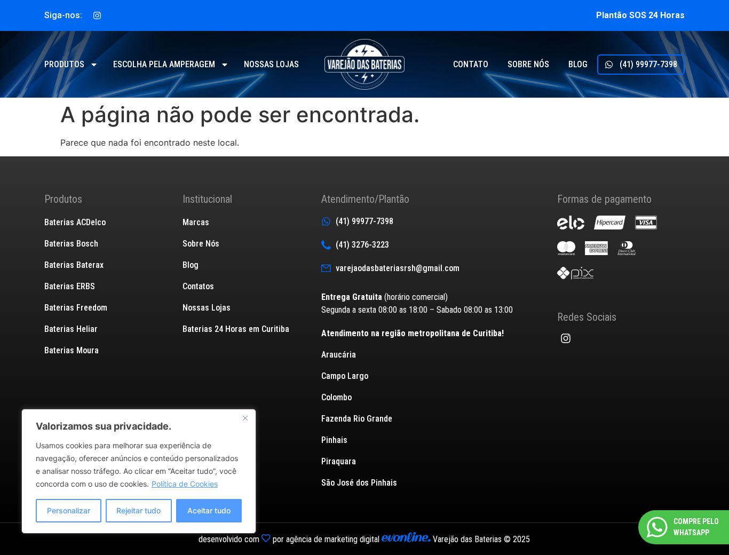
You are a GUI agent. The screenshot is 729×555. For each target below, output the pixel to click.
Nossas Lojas (207, 308)
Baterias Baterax (74, 265)
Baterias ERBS (69, 286)
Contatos (198, 286)
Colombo (336, 397)
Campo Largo (344, 376)
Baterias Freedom (75, 308)
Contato (470, 64)
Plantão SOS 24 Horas (640, 15)
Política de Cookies (185, 483)
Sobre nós (528, 64)
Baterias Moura (71, 350)
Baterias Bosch (71, 244)
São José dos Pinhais (359, 483)
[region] (138, 471)
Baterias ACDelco (75, 222)
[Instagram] (97, 15)
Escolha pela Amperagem (164, 64)
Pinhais (334, 440)
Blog (578, 64)
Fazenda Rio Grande (356, 419)
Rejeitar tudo (138, 510)
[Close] (245, 417)
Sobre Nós (201, 244)
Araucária (338, 355)
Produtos (64, 64)
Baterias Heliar (71, 329)
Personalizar (68, 510)
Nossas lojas (271, 64)
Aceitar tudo (209, 510)
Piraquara (338, 461)
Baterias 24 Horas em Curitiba (236, 329)
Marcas (196, 222)
